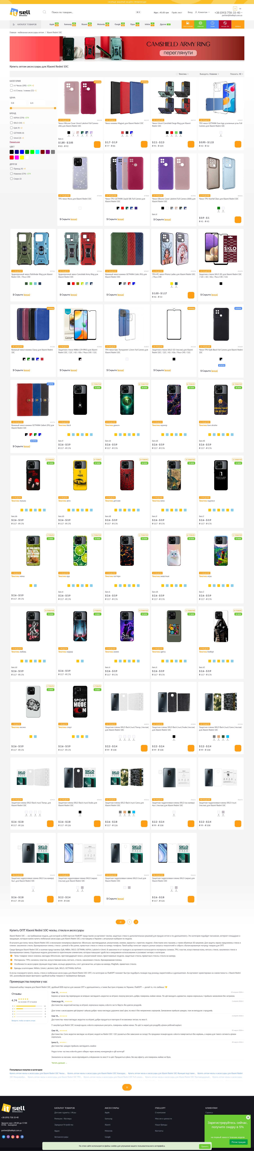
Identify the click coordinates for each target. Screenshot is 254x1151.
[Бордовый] (42, 359)
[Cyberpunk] (171, 283)
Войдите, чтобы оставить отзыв (23, 1021)
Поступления (188, 26)
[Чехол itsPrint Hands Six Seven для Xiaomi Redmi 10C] (223, 510)
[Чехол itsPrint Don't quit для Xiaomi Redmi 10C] (86, 736)
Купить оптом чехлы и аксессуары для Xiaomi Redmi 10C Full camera (113, 1077)
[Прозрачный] (223, 208)
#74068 (146, 195)
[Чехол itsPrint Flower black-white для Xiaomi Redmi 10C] (167, 661)
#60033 (146, 724)
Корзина (238, 26)
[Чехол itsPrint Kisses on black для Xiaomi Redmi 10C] (44, 661)
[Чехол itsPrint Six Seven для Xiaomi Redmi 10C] (35, 585)
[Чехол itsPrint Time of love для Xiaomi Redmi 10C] (26, 661)
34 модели (110, 497)
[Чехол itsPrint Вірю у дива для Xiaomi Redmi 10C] (232, 510)
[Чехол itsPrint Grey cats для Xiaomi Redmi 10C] (171, 585)
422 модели (110, 724)
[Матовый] (223, 812)
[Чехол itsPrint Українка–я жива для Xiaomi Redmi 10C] (223, 434)
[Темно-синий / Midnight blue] (185, 208)
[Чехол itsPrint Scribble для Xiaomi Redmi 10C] (77, 434)
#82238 (99, 120)
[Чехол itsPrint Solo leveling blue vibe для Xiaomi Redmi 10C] (120, 661)
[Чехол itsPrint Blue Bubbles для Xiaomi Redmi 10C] (120, 585)
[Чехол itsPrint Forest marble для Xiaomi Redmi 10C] (185, 434)
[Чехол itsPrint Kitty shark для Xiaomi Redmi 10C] (167, 585)
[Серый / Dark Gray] (171, 208)
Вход (190, 12)
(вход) (74, 219)
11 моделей (17, 271)
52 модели (63, 346)
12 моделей (64, 573)
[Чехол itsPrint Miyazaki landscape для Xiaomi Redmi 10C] (138, 661)
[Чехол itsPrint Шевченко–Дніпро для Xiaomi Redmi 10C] (214, 434)
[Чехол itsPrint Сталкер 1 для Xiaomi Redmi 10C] (223, 661)
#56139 (146, 875)
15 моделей (64, 422)
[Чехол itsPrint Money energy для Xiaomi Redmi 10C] (138, 434)
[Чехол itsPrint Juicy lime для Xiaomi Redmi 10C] (68, 585)
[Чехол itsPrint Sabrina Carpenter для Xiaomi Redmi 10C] (44, 510)
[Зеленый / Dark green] (82, 132)
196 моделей (158, 120)
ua (240, 8)
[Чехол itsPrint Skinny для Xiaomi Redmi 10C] (218, 510)
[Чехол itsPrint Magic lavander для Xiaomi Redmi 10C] (185, 661)
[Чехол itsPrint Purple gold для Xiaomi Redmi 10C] (167, 434)
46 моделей (157, 271)
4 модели (63, 724)
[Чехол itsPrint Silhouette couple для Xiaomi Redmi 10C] (31, 661)
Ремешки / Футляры (63, 1119)
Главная (27, 32)
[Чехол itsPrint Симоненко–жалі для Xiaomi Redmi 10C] (218, 434)
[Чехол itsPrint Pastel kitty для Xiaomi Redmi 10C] (162, 585)
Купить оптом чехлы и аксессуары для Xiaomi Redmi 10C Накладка (96, 1073)
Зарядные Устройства (63, 1125)
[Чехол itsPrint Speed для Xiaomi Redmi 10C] (73, 434)
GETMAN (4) (19, 133)
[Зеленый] (218, 208)
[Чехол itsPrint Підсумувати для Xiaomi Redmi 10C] (214, 510)
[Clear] (80, 208)
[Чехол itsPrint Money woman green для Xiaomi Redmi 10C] (124, 434)
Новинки (200, 26)
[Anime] (176, 283)
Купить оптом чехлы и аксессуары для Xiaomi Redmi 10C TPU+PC (127, 1081)
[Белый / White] (73, 132)
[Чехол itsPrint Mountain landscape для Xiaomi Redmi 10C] (133, 661)
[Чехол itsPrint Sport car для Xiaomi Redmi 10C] (82, 510)
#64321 (240, 195)
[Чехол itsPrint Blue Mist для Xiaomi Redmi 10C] (133, 585)
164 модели (157, 346)
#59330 (240, 724)
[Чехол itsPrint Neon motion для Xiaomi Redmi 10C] (73, 510)
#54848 (240, 346)
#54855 (146, 346)
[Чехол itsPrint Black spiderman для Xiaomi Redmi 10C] (129, 510)
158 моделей (205, 271)
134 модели (157, 195)
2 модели (16, 573)
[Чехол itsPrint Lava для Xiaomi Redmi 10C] (115, 585)
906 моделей (158, 875)
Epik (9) (18, 128)
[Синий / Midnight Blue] (86, 132)
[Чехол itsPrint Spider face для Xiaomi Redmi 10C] (124, 510)
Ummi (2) (19, 138)
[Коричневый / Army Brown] (218, 736)
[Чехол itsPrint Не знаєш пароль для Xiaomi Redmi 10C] (227, 510)
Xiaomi (86, 24)
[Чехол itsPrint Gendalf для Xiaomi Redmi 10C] (171, 510)
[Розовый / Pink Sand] (77, 132)
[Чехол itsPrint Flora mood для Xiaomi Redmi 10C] (162, 661)
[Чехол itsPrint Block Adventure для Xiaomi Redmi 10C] (232, 585)
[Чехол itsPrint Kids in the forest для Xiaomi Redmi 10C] (77, 661)
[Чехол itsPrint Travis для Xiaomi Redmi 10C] (26, 510)
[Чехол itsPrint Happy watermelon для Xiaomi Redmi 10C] (82, 585)
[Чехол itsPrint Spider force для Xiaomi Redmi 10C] (115, 510)
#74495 (99, 195)
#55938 (193, 271)
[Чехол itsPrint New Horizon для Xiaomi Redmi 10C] (209, 585)
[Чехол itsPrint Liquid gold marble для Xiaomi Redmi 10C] (176, 434)
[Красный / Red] (171, 132)
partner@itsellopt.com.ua (232, 15)
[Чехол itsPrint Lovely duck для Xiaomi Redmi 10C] (39, 661)
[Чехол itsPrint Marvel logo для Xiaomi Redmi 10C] (185, 510)
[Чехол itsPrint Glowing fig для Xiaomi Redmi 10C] (86, 585)
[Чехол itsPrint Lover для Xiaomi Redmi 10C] (39, 510)
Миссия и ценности (163, 1119)
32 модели (16, 497)
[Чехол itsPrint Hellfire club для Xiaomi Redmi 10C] (82, 661)
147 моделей (64, 195)
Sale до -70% (225, 26)
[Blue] (131, 132)
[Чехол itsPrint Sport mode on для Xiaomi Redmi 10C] (73, 736)
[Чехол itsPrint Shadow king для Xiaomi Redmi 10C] (115, 661)
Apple (53, 24)
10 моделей (110, 648)
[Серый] (124, 283)
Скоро (212, 26)
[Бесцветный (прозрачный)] (221, 132)
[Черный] (120, 283)
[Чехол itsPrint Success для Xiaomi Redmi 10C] (120, 434)
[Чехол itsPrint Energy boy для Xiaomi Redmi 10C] (227, 585)
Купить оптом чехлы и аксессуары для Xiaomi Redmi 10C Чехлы (37, 1073)
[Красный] (129, 283)
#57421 (52, 271)
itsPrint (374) (21, 118)
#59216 (146, 799)
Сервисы (209, 1113)
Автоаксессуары (61, 1137)
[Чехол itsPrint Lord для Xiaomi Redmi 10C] (162, 510)
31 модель (63, 497)
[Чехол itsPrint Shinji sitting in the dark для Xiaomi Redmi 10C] (124, 661)
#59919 (52, 799)
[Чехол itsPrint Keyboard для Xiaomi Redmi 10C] (86, 434)
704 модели (157, 799)
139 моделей (64, 120)
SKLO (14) (19, 123)
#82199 (146, 120)
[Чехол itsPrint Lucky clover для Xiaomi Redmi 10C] (176, 661)
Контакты (159, 1131)
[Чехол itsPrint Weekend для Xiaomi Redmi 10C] (31, 510)
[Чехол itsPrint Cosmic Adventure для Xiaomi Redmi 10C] (214, 585)
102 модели (64, 271)
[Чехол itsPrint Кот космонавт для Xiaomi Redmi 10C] (31, 736)
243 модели (110, 346)
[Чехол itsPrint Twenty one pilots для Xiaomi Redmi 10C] (22, 510)
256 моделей (205, 346)
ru (235, 8)
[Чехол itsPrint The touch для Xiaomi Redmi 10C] (91, 434)
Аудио (57, 1131)
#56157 (99, 875)
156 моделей (17, 422)
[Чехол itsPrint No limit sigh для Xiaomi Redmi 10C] (35, 661)
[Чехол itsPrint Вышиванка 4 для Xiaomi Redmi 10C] (232, 661)
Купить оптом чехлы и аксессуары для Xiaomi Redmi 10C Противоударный (177, 1077)
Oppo (134, 24)
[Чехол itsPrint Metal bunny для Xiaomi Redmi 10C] (22, 661)
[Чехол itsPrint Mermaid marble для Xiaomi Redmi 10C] (171, 434)
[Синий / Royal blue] (131, 208)
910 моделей (111, 875)
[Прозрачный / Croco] (120, 736)
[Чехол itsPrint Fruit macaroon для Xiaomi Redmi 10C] (91, 585)
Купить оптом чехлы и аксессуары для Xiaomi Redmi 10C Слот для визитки (190, 1081)
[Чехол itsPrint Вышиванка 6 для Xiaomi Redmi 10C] (227, 661)
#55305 (52, 346)
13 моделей (204, 497)
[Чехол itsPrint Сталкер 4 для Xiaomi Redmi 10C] (209, 661)
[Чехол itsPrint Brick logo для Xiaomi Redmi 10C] (223, 585)
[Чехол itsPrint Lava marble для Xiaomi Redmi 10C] (180, 434)
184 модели (204, 120)
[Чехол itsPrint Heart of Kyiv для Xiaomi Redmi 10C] (227, 434)
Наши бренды (161, 1125)
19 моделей (17, 648)
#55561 (99, 271)
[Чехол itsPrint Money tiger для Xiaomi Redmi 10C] (129, 434)
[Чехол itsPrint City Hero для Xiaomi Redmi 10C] (120, 510)
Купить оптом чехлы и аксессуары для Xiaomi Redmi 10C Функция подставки (161, 1073)
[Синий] (133, 283)
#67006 (193, 195)
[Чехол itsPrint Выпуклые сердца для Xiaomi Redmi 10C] (138, 585)
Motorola (102, 24)
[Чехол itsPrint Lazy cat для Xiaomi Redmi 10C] (82, 434)
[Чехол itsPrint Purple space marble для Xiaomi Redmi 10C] (162, 434)
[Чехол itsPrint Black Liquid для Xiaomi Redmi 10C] (124, 585)
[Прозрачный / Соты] (129, 736)
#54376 (240, 271)
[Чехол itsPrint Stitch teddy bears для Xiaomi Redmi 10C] (138, 510)
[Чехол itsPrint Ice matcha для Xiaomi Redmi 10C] (73, 585)
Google (119, 24)
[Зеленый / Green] (176, 132)
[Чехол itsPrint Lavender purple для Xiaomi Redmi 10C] (180, 661)
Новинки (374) (22, 174)
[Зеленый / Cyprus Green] (180, 208)
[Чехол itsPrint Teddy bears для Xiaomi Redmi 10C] (133, 510)
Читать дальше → (59, 1063)
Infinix (149, 24)
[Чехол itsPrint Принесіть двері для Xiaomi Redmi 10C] (209, 510)
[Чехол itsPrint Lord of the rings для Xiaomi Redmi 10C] (167, 510)
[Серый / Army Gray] (214, 736)
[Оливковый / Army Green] (77, 283)
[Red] (122, 132)
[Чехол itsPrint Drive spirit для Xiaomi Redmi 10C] (77, 510)
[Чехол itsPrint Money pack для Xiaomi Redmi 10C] (133, 434)
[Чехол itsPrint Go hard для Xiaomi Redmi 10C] (82, 736)
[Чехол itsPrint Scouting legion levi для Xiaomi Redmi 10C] (129, 661)
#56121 (193, 875)
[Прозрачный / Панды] (124, 736)
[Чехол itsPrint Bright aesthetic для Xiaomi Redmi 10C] (218, 585)
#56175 (240, 799)
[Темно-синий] (33, 359)
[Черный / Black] (68, 132)
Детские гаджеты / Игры (65, 1113)
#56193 (52, 875)
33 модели (204, 648)
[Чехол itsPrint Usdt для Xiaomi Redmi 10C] (115, 434)
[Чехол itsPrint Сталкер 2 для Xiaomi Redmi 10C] (218, 661)
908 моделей (205, 799)
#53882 (99, 346)
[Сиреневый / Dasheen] (91, 132)
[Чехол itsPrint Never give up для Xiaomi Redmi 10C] (77, 736)
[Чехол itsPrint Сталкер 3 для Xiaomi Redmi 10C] (214, 661)
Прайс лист (177, 12)
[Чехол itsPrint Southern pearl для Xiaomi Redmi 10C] (232, 434)
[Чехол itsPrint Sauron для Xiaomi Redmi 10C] (176, 510)
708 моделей (17, 875)
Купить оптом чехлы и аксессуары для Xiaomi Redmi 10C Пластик (67, 1081)
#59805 (193, 724)
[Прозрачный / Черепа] (133, 736)
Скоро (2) (18, 179)
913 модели (64, 875)
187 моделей (17, 346)
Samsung (69, 24)
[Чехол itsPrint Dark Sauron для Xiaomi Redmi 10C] (180, 510)
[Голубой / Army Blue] (227, 736)
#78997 (240, 120)
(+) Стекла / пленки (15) (25, 90)
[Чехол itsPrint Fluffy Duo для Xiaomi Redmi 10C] (176, 585)
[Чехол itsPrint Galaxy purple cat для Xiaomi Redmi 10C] (180, 585)
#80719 (193, 120)
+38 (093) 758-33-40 (227, 12)
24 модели (157, 422)
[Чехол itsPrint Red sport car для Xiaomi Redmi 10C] (86, 510)
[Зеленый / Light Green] (82, 283)
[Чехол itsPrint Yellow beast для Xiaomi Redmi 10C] (68, 510)
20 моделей (110, 422)
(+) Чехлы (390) (24, 85)
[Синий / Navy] (180, 132)
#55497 (146, 271)
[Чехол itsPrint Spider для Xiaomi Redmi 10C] (68, 434)
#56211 (193, 799)
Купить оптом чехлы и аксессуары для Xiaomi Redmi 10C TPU (54, 1077)
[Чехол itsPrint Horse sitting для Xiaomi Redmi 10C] (31, 585)
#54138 (193, 346)
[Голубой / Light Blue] (35, 283)
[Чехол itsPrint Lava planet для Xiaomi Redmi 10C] (35, 736)
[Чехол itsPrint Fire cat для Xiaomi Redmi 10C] (185, 585)
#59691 (99, 799)
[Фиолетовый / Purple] (136, 208)
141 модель (110, 120)
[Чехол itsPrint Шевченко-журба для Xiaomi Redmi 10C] (209, 434)
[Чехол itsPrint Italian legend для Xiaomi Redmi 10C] (91, 510)
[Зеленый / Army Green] (26, 283)
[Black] (127, 132)
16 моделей (204, 195)
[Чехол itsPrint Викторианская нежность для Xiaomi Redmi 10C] (129, 585)
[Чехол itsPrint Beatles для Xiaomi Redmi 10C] (35, 510)
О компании (160, 1113)
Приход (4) (20, 169)
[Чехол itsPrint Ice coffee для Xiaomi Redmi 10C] (77, 585)
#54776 (52, 422)
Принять (204, 1146)
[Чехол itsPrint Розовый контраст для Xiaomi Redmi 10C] (171, 661)
